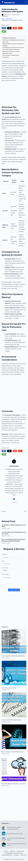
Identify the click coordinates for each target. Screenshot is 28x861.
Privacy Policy (20, 851)
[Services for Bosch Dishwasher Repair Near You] (14, 736)
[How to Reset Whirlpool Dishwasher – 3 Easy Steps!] (14, 768)
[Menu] (25, 2)
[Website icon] (14, 499)
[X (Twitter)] (9, 28)
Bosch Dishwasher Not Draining (9, 687)
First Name (4, 554)
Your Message (5, 574)
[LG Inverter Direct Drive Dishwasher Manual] (14, 705)
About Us (6, 851)
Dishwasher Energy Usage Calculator (14, 853)
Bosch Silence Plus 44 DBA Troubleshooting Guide (13, 655)
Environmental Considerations (10, 55)
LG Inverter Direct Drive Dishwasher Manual (12, 719)
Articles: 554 (14, 502)
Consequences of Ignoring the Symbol (13, 47)
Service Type (5, 567)
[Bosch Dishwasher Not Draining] (14, 673)
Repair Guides (5, 16)
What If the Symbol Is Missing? (11, 49)
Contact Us (12, 851)
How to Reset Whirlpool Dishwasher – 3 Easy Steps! (13, 783)
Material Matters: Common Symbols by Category (13, 44)
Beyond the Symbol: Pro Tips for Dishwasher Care (11, 52)
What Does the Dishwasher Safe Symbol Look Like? (13, 41)
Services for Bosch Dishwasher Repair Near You (12, 751)
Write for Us (23, 855)
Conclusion (5, 57)
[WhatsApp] (4, 31)
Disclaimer (16, 855)
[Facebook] (4, 28)
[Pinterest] (15, 28)
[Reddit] (20, 28)
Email (3, 561)
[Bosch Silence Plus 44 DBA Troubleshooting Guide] (14, 641)
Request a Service (13, 589)
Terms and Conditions (7, 855)
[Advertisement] (14, 392)
